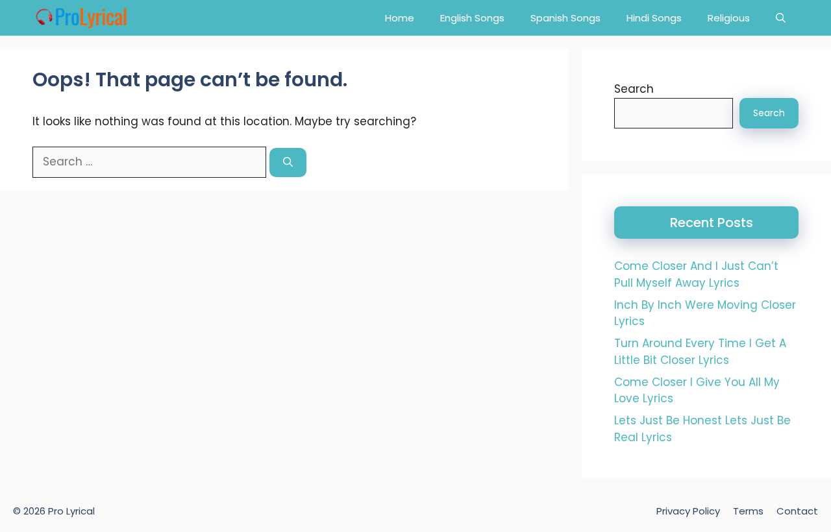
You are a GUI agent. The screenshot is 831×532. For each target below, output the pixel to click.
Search (634, 89)
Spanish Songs (565, 18)
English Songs (472, 18)
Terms (748, 511)
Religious (729, 18)
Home (399, 18)
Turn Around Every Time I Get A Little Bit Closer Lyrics (700, 351)
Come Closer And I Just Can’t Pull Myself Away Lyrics (696, 274)
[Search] (287, 162)
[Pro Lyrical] (80, 18)
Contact (797, 511)
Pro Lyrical (71, 511)
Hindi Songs (654, 18)
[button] (781, 18)
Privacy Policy (688, 511)
